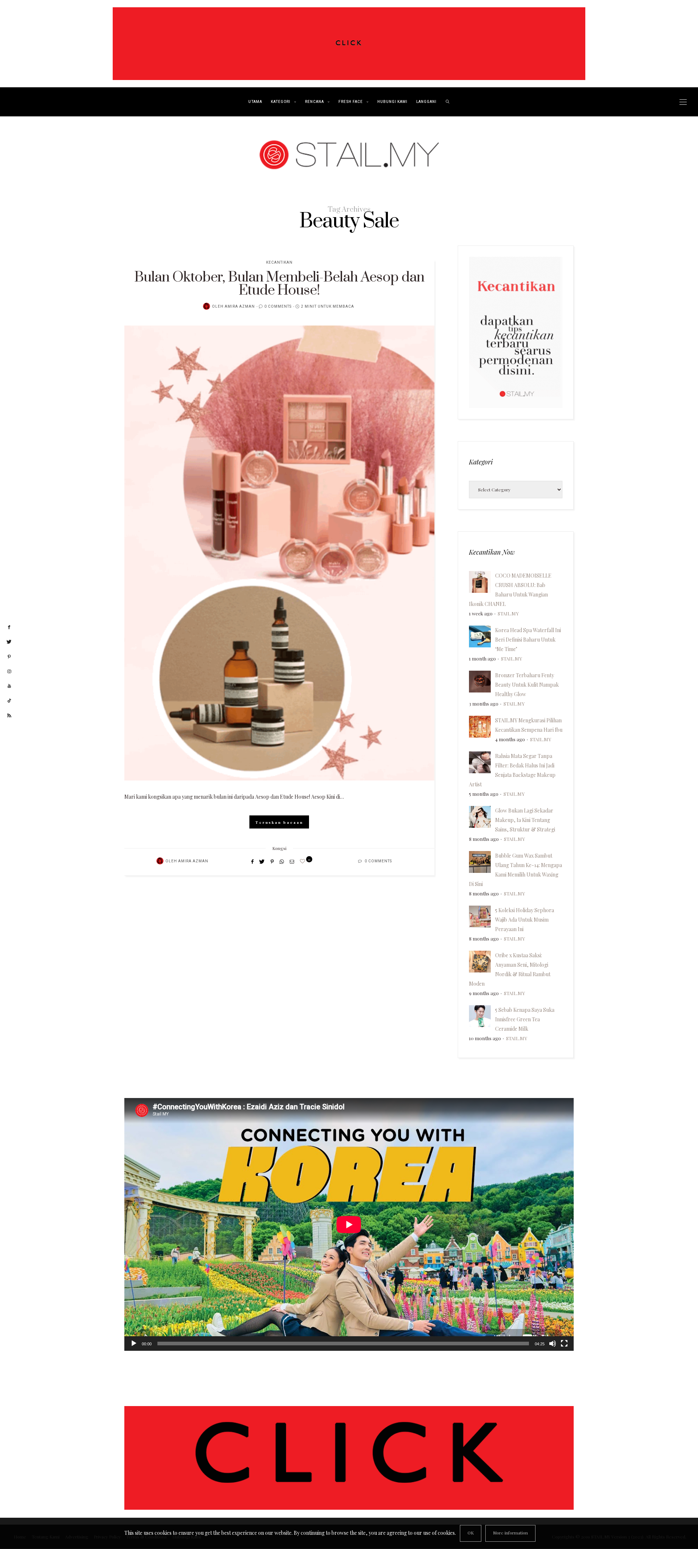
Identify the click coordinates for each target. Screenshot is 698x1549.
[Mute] (552, 1343)
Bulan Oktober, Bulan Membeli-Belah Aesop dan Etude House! (279, 283)
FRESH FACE (350, 101)
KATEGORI (280, 101)
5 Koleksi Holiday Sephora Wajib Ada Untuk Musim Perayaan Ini (524, 920)
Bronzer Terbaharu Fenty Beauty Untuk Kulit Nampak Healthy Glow (527, 685)
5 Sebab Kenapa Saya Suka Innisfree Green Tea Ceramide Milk (524, 1019)
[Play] (133, 1343)
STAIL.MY (508, 613)
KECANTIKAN (279, 262)
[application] (349, 1224)
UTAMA (255, 101)
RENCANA (314, 101)
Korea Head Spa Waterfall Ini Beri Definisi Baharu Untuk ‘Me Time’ (528, 639)
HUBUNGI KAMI (392, 101)
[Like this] (303, 861)
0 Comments (278, 306)
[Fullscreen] (564, 1343)
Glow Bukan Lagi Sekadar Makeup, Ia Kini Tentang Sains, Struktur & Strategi (525, 820)
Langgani (426, 101)
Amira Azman (240, 306)
